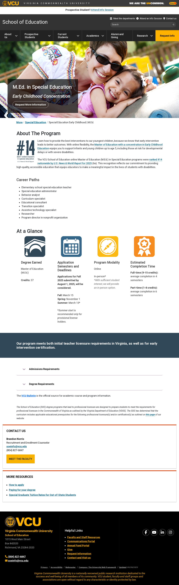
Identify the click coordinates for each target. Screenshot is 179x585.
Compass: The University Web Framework (97, 567)
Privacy (44, 567)
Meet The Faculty (20, 458)
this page (150, 414)
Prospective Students (31, 36)
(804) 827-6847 (17, 556)
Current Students (63, 36)
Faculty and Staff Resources (83, 537)
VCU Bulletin (28, 395)
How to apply (16, 484)
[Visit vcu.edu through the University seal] (30, 523)
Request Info (167, 35)
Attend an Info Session (151, 18)
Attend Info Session (102, 9)
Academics (92, 35)
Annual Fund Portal (78, 545)
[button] (89, 369)
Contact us (171, 18)
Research (142, 35)
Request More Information (30, 104)
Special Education (35, 122)
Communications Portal (81, 541)
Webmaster (70, 567)
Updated (122, 567)
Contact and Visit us (79, 557)
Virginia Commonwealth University (57, 3)
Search (115, 24)
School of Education (25, 22)
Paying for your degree (22, 489)
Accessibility (56, 567)
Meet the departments (124, 18)
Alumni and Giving (117, 36)
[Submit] (174, 24)
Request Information (79, 553)
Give (172, 3)
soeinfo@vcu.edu (16, 446)
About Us (7, 36)
